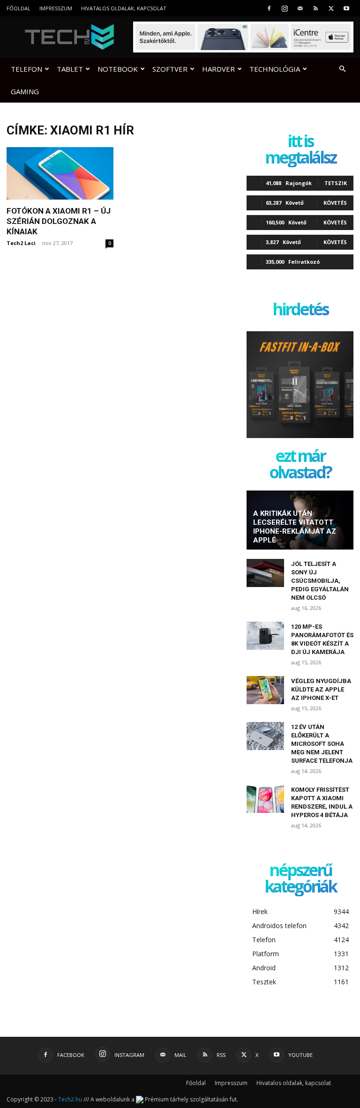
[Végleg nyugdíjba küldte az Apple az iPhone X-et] (265, 690)
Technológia (274, 69)
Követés (335, 202)
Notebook (118, 69)
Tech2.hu (70, 1099)
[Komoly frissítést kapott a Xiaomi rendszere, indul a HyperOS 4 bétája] (265, 799)
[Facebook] (269, 8)
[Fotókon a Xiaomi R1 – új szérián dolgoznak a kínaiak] (60, 173)
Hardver (218, 69)
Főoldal (18, 8)
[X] (331, 8)
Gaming (25, 91)
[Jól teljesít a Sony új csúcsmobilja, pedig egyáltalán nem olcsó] (265, 573)
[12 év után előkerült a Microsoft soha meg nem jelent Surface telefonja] (265, 736)
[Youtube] (346, 8)
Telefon (26, 69)
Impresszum (55, 8)
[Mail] (300, 8)
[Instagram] (285, 8)
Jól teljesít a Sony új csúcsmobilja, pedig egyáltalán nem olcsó (320, 580)
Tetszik (335, 182)
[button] (342, 69)
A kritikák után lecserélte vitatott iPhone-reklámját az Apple (294, 526)
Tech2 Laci (21, 242)
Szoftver (170, 69)
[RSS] (315, 8)
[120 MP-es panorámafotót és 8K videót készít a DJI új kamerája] (265, 636)
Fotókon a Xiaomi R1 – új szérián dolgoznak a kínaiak (59, 221)
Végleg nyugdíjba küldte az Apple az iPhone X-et (321, 689)
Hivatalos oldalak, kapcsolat (123, 8)
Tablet (70, 69)
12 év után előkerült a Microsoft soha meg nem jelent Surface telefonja (321, 743)
